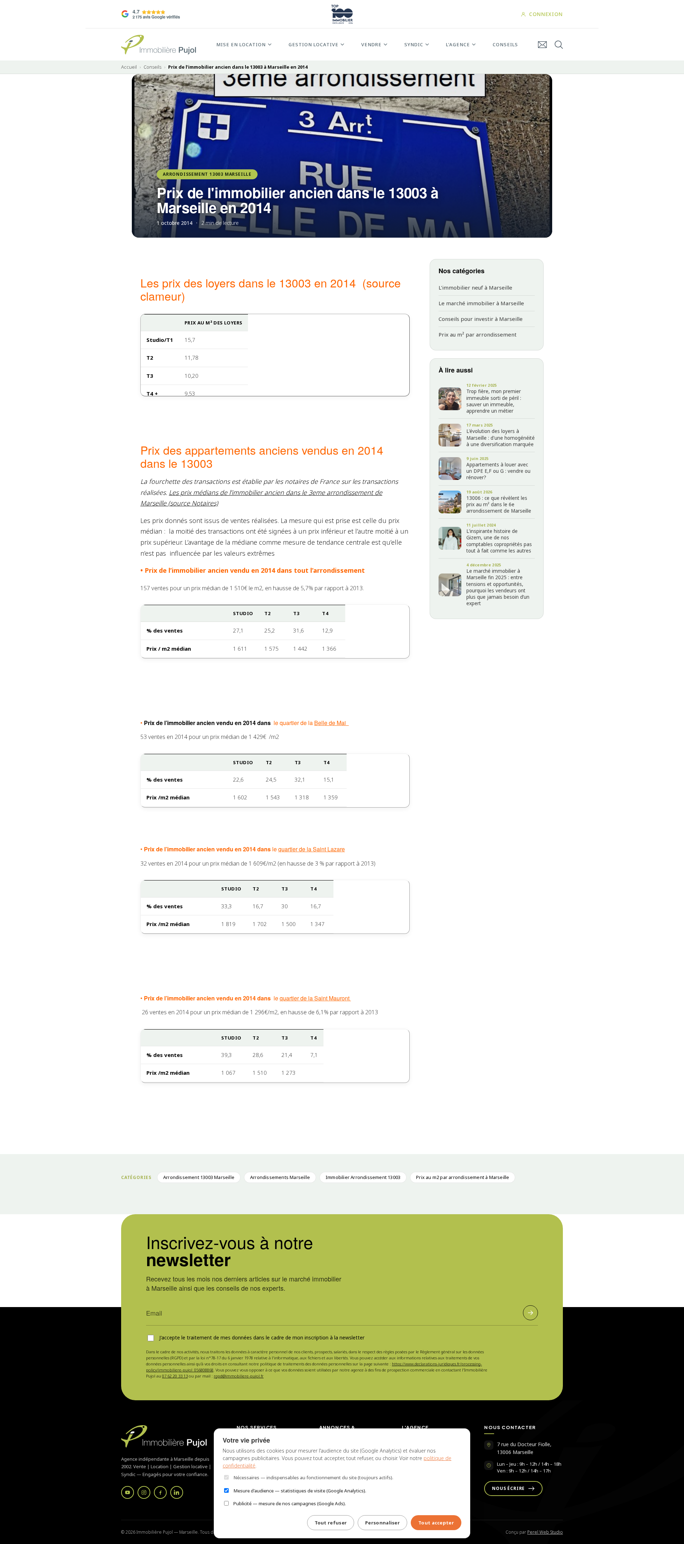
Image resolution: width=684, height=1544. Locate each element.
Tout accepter (436, 1522)
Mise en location (241, 44)
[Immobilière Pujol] (170, 1436)
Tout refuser (331, 1522)
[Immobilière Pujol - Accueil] (158, 44)
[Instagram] (144, 1492)
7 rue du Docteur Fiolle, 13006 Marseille (524, 1448)
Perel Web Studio (545, 1532)
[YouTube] (127, 1492)
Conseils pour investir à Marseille (481, 318)
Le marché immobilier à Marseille (481, 303)
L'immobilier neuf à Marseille (475, 287)
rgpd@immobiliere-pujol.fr (239, 1376)
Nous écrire (508, 1488)
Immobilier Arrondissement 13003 (363, 1177)
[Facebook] (160, 1492)
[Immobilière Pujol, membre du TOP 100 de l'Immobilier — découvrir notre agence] (342, 14)
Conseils (505, 44)
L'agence (458, 44)
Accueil (129, 67)
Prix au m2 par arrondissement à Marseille (462, 1177)
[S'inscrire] (530, 1312)
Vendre (371, 44)
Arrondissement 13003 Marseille (207, 174)
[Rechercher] (559, 45)
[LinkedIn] (176, 1492)
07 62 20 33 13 (175, 1376)
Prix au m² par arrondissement (478, 334)
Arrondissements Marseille (280, 1177)
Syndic (413, 44)
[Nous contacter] (542, 44)
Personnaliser (382, 1522)
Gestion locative (313, 44)
